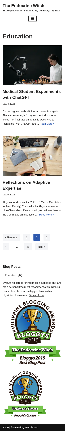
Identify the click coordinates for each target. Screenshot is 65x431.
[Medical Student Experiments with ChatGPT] (32, 65)
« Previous (11, 237)
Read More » (47, 123)
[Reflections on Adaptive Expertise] (32, 156)
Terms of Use (36, 295)
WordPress (31, 427)
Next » (41, 246)
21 (28, 246)
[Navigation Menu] (32, 18)
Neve (6, 427)
